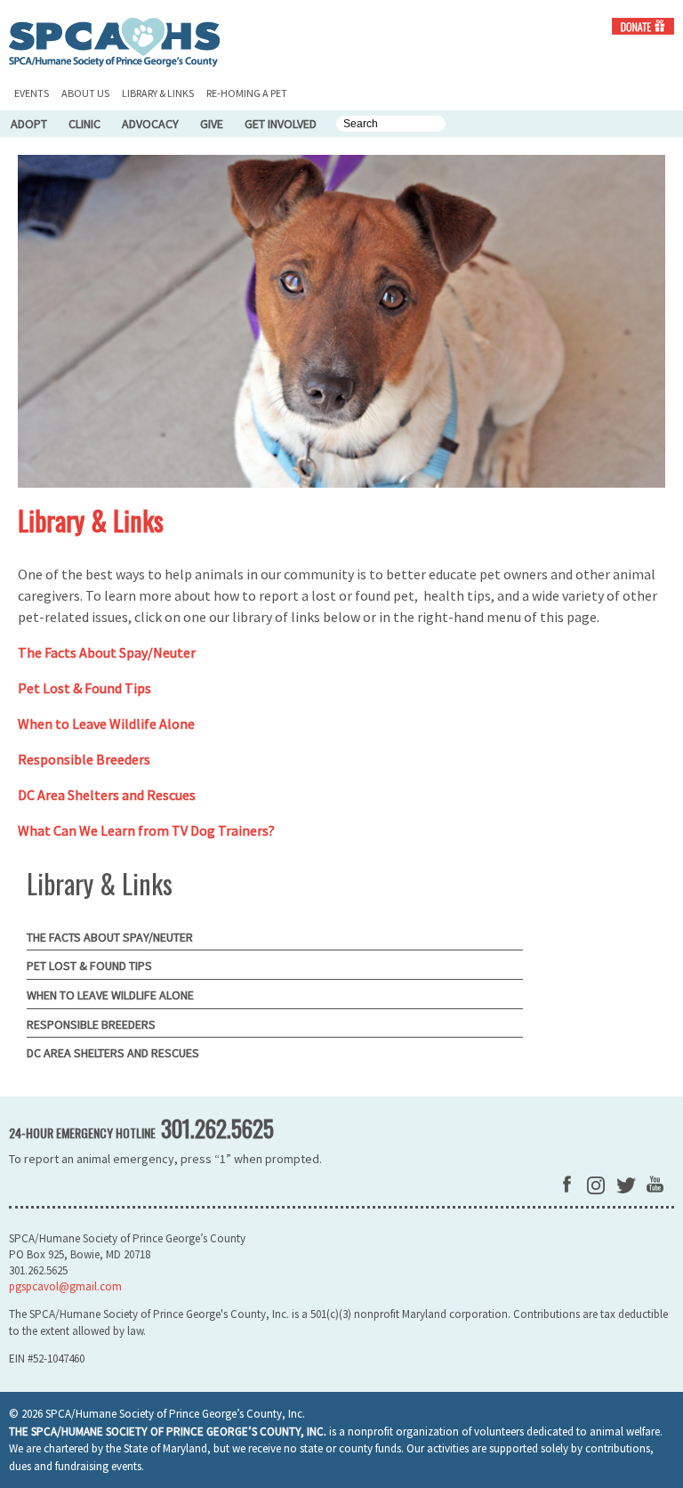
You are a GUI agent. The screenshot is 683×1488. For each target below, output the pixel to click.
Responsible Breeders (84, 759)
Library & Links (158, 93)
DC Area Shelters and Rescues (107, 795)
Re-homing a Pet (246, 93)
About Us (85, 93)
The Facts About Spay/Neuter (107, 652)
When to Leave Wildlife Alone (106, 723)
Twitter (626, 1185)
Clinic (84, 124)
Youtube (655, 1184)
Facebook (566, 1184)
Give (211, 124)
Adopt (29, 124)
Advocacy (150, 124)
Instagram (596, 1185)
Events (31, 93)
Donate (643, 26)
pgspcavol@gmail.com (65, 1286)
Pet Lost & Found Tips (84, 688)
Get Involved (281, 124)
